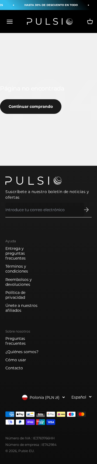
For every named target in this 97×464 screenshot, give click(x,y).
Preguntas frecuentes (15, 341)
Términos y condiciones (16, 269)
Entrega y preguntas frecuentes (15, 253)
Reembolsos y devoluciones (18, 282)
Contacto (14, 368)
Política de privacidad (15, 295)
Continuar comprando (31, 106)
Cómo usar (15, 359)
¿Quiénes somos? (22, 351)
